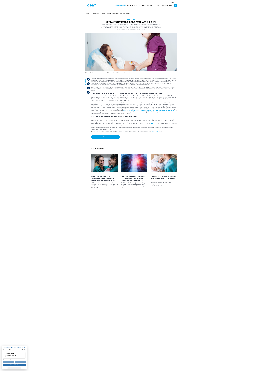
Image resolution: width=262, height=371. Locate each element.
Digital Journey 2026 (121, 5)
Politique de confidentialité (7, 359)
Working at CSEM (151, 5)
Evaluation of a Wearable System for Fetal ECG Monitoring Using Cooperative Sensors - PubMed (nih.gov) (149, 110)
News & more (137, 5)
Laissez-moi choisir (14, 364)
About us (144, 5)
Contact (170, 5)
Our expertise (130, 5)
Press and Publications (162, 5)
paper (151, 123)
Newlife (150, 112)
